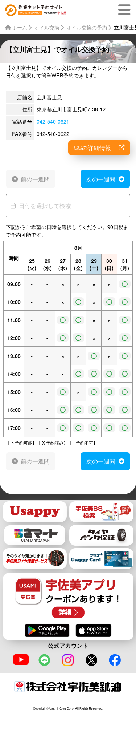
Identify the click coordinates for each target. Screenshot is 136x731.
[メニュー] (125, 10)
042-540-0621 (53, 121)
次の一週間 (100, 178)
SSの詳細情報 (92, 147)
